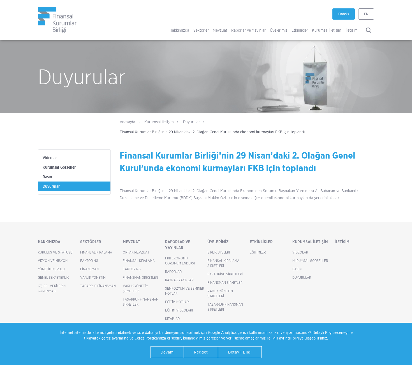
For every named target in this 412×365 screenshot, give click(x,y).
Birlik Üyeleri (218, 252)
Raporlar (173, 271)
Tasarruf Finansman (98, 286)
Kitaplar (172, 319)
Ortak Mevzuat (136, 252)
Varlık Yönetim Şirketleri (135, 288)
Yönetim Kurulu (51, 269)
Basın (47, 176)
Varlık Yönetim (93, 277)
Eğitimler (258, 252)
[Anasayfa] (57, 20)
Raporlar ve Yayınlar (248, 30)
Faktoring (89, 261)
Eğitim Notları (177, 302)
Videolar (50, 157)
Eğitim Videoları (179, 310)
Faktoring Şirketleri (225, 274)
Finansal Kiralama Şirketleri (223, 263)
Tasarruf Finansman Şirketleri (140, 301)
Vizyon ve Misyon (53, 261)
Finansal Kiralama (96, 252)
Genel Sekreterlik (53, 277)
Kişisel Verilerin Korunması (52, 288)
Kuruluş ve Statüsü (55, 252)
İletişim (352, 30)
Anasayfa (127, 121)
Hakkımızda (179, 30)
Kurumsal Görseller (59, 167)
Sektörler (201, 30)
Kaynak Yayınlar (179, 280)
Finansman (89, 269)
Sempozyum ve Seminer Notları (184, 291)
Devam (167, 352)
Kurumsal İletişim (326, 30)
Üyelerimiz (279, 30)
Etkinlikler (299, 30)
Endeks (346, 16)
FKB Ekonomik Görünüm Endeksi (180, 260)
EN (366, 14)
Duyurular (191, 121)
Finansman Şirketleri (141, 277)
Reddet (201, 352)
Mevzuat (220, 30)
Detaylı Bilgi (240, 352)
